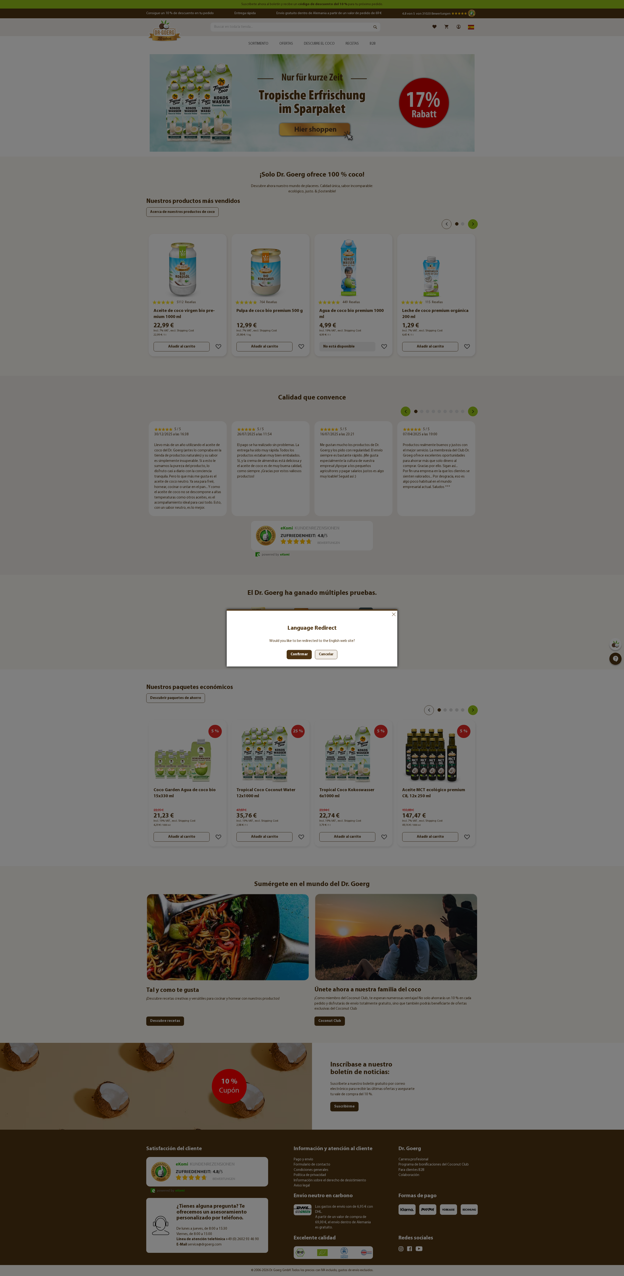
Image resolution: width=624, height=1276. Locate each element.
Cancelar (393, 614)
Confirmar (299, 654)
